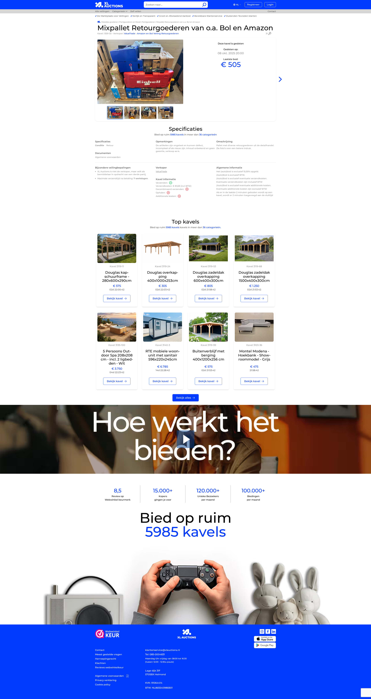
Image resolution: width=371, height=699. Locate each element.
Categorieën (118, 11)
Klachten (100, 663)
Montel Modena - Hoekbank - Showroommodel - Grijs (254, 355)
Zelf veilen (135, 11)
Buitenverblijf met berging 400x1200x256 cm (208, 355)
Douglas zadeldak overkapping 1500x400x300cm (254, 276)
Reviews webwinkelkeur (109, 667)
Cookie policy (102, 684)
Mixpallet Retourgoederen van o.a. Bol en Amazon (178, 22)
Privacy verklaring (105, 680)
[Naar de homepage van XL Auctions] (109, 4)
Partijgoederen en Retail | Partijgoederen (137, 22)
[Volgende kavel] (280, 79)
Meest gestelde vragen (108, 654)
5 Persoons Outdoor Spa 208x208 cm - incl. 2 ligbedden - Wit (117, 357)
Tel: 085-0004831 (155, 654)
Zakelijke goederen (110, 22)
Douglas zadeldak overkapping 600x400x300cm (208, 276)
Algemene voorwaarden (108, 157)
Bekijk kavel (115, 298)
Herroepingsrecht (105, 658)
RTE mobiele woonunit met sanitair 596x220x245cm (163, 355)
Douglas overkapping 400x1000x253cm (162, 276)
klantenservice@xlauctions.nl (162, 650)
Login (270, 4)
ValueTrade (130, 33)
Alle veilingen (102, 11)
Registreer (253, 4)
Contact (272, 11)
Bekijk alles (183, 397)
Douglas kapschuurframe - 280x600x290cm (116, 276)
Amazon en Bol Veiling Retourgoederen (158, 33)
